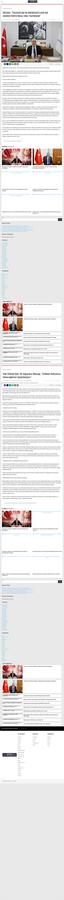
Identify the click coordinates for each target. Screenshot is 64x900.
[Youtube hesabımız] (25, 728)
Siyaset (3, 293)
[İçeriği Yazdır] (18, 64)
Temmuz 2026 (5, 244)
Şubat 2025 (4, 266)
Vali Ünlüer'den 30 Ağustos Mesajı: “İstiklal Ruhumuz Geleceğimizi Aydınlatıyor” (20, 503)
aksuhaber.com (43, 19)
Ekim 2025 (4, 256)
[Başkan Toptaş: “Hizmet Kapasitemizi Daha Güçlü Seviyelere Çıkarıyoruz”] (47, 202)
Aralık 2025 (4, 253)
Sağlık (3, 292)
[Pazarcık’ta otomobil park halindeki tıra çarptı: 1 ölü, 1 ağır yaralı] (13, 361)
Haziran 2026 (4, 245)
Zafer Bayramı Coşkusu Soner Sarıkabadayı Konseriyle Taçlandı (14, 228)
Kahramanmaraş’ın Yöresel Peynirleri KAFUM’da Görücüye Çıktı (14, 231)
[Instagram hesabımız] (23, 728)
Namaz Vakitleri (21, 752)
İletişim (34, 744)
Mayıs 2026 (4, 246)
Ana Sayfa (35, 737)
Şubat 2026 (4, 250)
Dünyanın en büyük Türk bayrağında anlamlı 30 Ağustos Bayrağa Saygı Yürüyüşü (18, 229)
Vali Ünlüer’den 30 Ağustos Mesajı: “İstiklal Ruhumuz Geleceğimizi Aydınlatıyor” (17, 227)
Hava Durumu (20, 754)
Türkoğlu (3, 297)
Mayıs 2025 (4, 262)
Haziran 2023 (4, 267)
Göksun (3, 284)
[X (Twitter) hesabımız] (21, 728)
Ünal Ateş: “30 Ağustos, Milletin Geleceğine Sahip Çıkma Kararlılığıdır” (15, 225)
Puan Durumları (21, 756)
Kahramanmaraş (54, 19)
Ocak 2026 (4, 252)
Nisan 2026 (4, 248)
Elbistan (3, 281)
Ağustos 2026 (5, 242)
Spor (3, 295)
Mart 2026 (4, 249)
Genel (3, 282)
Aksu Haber (14, 781)
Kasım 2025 (4, 254)
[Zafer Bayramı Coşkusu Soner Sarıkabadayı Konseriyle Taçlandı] (16, 179)
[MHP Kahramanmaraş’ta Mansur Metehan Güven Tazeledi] (13, 348)
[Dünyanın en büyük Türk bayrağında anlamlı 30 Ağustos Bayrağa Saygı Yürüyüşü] (47, 179)
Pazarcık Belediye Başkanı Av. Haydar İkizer (13, 141)
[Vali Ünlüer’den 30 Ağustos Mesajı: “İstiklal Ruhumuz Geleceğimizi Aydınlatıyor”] (47, 157)
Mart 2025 (4, 265)
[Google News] (58, 64)
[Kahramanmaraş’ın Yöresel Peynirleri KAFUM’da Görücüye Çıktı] (16, 202)
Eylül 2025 (4, 257)
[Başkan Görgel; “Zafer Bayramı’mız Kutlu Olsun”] (13, 357)
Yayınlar (19, 758)
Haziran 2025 (4, 261)
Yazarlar (34, 739)
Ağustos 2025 (5, 258)
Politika (3, 290)
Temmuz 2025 (5, 260)
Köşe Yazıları (4, 288)
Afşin (3, 273)
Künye (19, 760)
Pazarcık (59, 19)
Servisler (19, 748)
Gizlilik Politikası (36, 742)
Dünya (3, 278)
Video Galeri (4, 298)
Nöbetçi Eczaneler (21, 750)
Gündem (48, 19)
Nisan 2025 (4, 263)
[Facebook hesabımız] (19, 728)
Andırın (3, 276)
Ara (2, 217)
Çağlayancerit (4, 277)
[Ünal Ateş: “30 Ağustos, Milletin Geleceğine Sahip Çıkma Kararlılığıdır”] (16, 157)
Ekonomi (3, 280)
